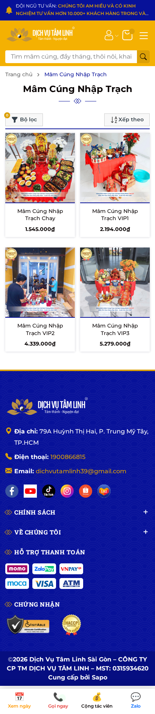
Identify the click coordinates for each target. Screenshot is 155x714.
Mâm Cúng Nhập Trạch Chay (40, 215)
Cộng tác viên (96, 701)
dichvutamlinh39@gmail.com (81, 471)
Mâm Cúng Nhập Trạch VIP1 (115, 215)
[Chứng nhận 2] (71, 625)
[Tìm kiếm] (143, 56)
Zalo (136, 701)
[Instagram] (67, 491)
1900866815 (67, 456)
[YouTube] (30, 491)
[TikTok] (48, 491)
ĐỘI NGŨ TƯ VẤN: (81, 10)
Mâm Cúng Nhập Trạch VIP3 (115, 329)
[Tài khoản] (109, 34)
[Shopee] (85, 491)
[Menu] (144, 35)
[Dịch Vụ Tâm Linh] (46, 407)
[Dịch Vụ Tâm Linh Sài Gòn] (40, 35)
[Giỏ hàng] (128, 34)
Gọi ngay (58, 701)
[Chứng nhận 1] (28, 625)
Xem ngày (19, 701)
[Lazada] (104, 491)
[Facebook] (11, 491)
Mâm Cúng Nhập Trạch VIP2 (40, 329)
